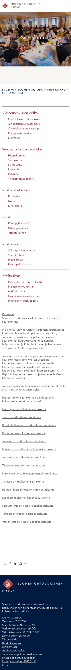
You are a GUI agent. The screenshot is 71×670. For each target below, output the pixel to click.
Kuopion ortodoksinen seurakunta (23, 433)
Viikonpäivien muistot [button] (21, 250)
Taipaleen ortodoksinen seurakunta (24, 465)
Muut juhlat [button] (15, 260)
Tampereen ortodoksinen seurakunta (24, 513)
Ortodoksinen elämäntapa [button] (24, 128)
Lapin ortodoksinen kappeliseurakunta (26, 497)
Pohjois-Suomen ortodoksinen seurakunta (28, 489)
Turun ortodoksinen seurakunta (21, 417)
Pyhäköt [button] (13, 174)
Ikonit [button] (11, 201)
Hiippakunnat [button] (16, 155)
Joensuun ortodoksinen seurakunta (24, 441)
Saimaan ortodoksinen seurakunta (23, 481)
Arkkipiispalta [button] (16, 291)
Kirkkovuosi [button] (10, 244)
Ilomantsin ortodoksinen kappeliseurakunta (29, 449)
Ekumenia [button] (14, 138)
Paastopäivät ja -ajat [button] (20, 264)
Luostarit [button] (13, 169)
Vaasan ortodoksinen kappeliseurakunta (26, 521)
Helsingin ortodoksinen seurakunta (24, 409)
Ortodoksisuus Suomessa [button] (24, 119)
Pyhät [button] (6, 217)
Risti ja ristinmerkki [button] (20, 133)
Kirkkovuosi (9, 647)
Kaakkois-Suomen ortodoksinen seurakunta (29, 425)
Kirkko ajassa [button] (11, 275)
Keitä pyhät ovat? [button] (19, 223)
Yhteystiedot (10, 639)
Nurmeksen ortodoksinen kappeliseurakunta (29, 473)
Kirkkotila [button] (14, 196)
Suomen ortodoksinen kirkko (42, 90)
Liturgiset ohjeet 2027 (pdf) (19, 661)
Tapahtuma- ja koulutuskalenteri (22, 654)
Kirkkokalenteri (11, 643)
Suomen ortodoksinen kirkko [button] (22, 149)
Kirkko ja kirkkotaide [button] (16, 190)
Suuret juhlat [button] (16, 255)
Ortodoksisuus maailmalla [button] (24, 123)
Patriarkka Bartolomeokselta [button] (25, 282)
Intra (5, 665)
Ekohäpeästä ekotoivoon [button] (23, 296)
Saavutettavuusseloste (16, 636)
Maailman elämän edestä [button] (23, 300)
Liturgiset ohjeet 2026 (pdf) (19, 657)
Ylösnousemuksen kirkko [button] (20, 112)
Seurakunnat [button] (15, 160)
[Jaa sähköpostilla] (25, 564)
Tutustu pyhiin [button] (17, 232)
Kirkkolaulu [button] (15, 205)
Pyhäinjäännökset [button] (19, 228)
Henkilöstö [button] (15, 165)
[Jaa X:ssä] (15, 564)
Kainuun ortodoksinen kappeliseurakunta (27, 505)
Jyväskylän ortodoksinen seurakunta (24, 457)
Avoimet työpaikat (13, 650)
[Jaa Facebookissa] (10, 564)
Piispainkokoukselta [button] (20, 286)
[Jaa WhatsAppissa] (20, 564)
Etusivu (8, 90)
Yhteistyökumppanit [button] (20, 178)
